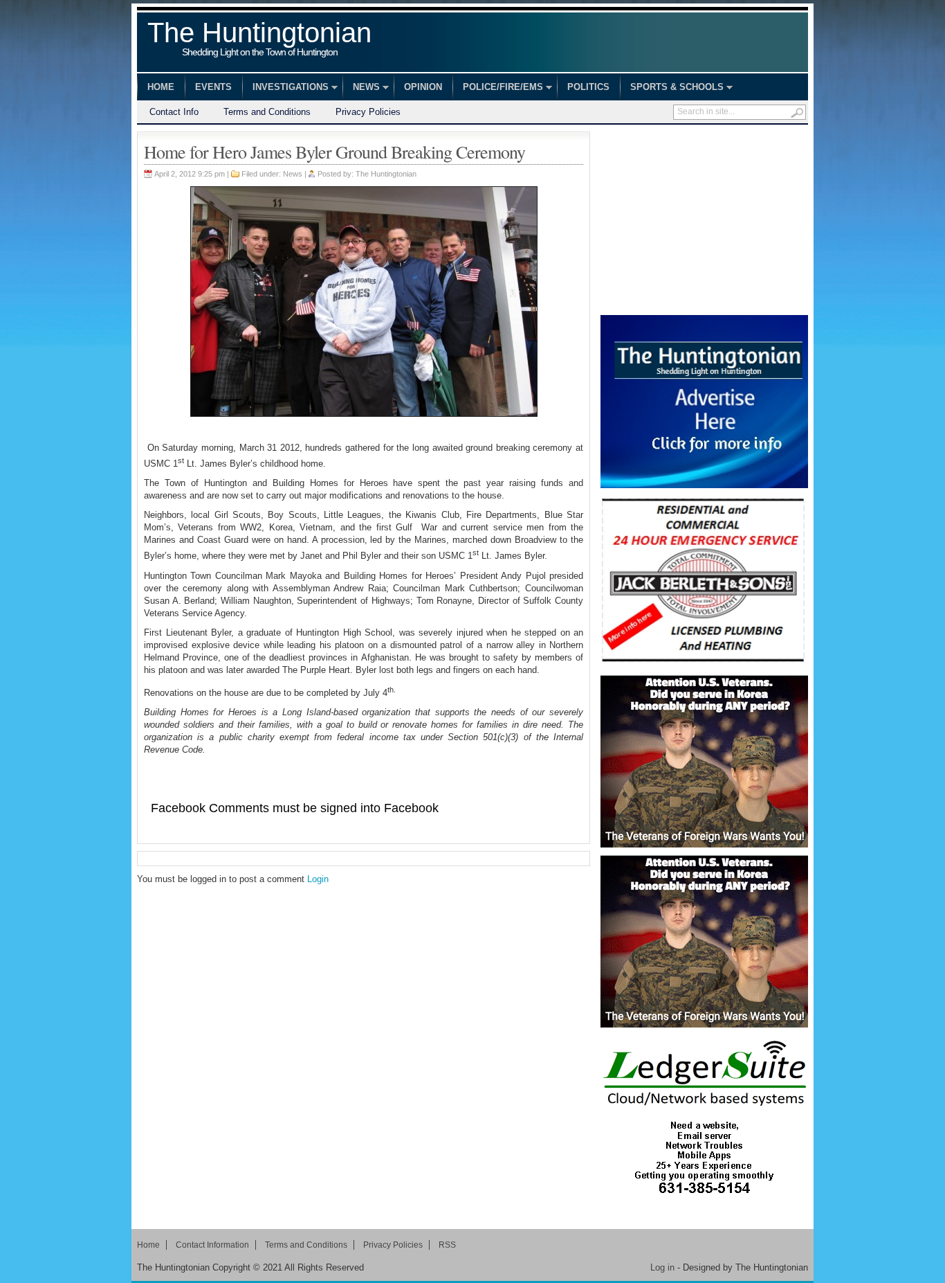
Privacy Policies (368, 112)
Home (160, 87)
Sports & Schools (672, 89)
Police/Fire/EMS (497, 89)
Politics (588, 87)
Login (318, 879)
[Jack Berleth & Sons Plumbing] (704, 581)
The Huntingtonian (259, 40)
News (361, 89)
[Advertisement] (704, 218)
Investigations (285, 89)
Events (213, 87)
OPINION (423, 87)
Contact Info (174, 112)
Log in (662, 1267)
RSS (447, 1245)
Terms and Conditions (267, 112)
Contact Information (212, 1245)
